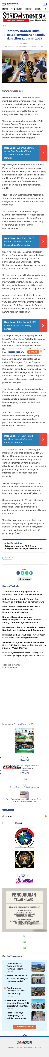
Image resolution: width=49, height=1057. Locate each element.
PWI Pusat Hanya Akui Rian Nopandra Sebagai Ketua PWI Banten (18, 439)
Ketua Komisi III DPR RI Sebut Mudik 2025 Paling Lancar (20, 325)
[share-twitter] (22, 573)
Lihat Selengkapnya (24, 1027)
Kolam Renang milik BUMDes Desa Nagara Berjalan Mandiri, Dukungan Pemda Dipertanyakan (17, 978)
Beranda (24, 757)
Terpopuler (16, 9)
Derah (38, 9)
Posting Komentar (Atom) (26, 724)
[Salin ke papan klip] (31, 573)
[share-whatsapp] (26, 573)
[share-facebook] (18, 573)
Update (33, 352)
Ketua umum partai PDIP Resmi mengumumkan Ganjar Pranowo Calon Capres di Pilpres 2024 (24, 547)
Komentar (26, 579)
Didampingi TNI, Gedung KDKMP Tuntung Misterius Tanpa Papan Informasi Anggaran (17, 966)
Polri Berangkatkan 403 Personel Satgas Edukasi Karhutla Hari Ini (24, 800)
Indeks (28, 9)
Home (5, 9)
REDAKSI (24, 760)
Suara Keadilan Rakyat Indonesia (24, 765)
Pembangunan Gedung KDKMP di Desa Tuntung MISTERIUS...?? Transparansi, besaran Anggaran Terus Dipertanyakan (17, 991)
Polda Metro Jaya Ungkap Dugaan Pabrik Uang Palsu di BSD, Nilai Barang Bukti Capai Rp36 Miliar (18, 1016)
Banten (7, 558)
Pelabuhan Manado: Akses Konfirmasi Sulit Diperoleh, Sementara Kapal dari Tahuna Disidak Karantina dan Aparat (18, 1003)
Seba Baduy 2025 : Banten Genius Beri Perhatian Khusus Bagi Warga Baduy (19, 241)
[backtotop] (24, 1036)
